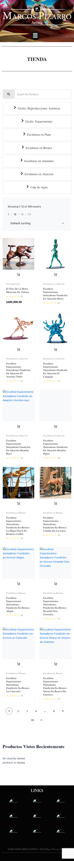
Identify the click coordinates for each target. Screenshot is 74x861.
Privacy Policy (59, 849)
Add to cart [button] (18, 274)
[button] (35, 35)
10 (32, 720)
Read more (55, 274)
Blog (47, 849)
